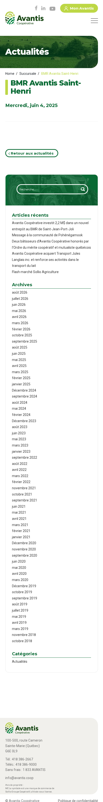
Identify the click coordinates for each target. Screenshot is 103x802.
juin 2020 (19, 561)
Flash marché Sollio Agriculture (35, 272)
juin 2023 (19, 433)
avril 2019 (19, 622)
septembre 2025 (24, 341)
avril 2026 (19, 317)
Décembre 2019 (24, 586)
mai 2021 (19, 512)
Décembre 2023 (24, 421)
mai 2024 (19, 408)
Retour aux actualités (32, 153)
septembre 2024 (24, 396)
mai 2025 (19, 360)
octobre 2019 (22, 592)
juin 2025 (19, 353)
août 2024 (19, 402)
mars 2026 (20, 323)
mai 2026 (19, 311)
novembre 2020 (24, 549)
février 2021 (21, 531)
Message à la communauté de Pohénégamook (47, 235)
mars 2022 (20, 476)
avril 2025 (19, 366)
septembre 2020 (24, 555)
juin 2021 (19, 506)
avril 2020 (19, 574)
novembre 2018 (24, 635)
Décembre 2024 (24, 390)
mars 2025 (20, 372)
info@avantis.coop (19, 778)
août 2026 (19, 292)
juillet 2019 (20, 610)
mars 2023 (20, 445)
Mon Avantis (82, 8)
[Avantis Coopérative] (24, 19)
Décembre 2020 (24, 543)
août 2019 (19, 604)
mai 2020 (19, 568)
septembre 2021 (24, 500)
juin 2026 (19, 305)
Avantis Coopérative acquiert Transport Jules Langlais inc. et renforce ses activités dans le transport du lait (46, 260)
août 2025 (19, 347)
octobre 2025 (22, 335)
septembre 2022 (24, 457)
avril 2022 (19, 470)
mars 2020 (20, 580)
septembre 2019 (24, 598)
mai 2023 (19, 439)
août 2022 (19, 464)
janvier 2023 (21, 451)
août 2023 (19, 427)
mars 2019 (20, 629)
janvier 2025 (21, 384)
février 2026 (21, 329)
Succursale (27, 73)
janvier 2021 (21, 537)
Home (9, 73)
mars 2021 (20, 525)
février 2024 (21, 415)
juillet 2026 (20, 299)
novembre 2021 (24, 488)
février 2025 (21, 378)
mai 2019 (19, 617)
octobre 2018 (22, 641)
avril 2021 (19, 519)
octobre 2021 (22, 494)
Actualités (19, 661)
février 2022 (21, 482)
